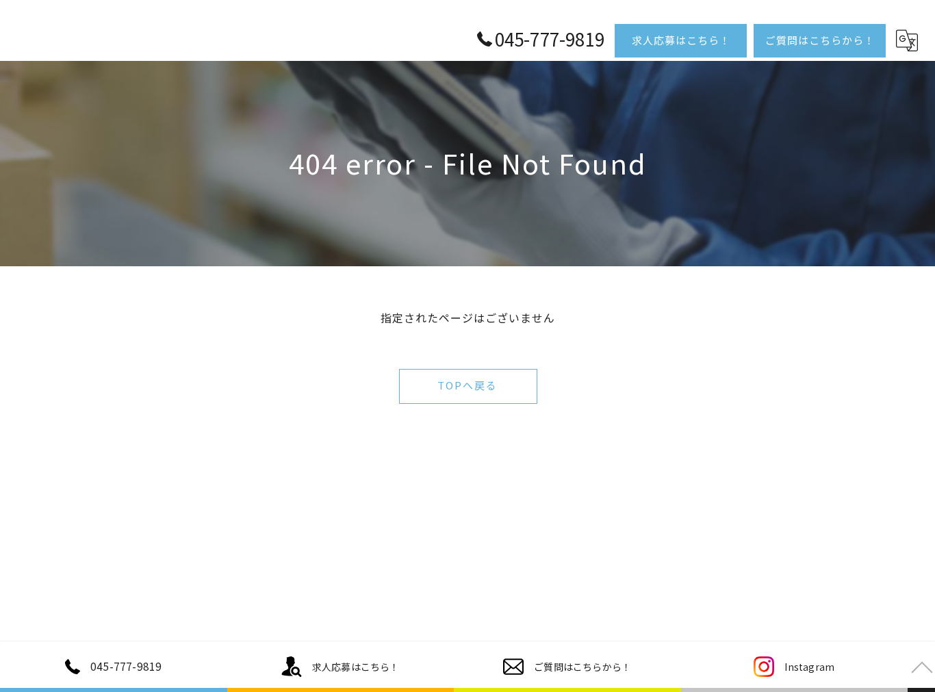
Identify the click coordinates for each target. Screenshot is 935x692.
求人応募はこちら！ (681, 40)
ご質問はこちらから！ (820, 40)
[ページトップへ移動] (921, 666)
